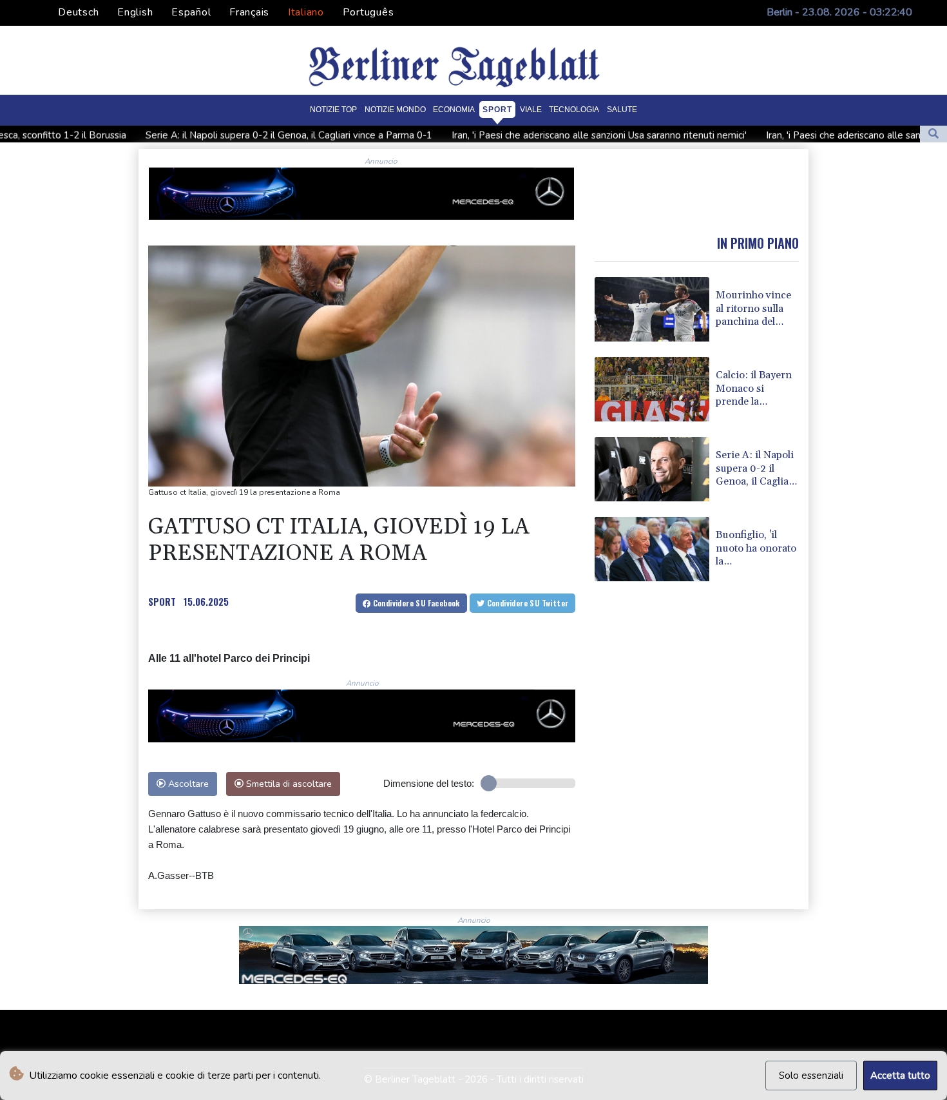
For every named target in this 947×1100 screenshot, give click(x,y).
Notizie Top (333, 108)
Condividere (415, 602)
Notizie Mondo (395, 108)
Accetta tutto (900, 1075)
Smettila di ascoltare (288, 783)
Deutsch (78, 12)
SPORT (162, 601)
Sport (497, 108)
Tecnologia (574, 108)
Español (191, 12)
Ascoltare (187, 783)
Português (368, 12)
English (135, 12)
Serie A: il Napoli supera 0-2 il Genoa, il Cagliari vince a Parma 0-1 (221, 135)
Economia (454, 108)
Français (249, 12)
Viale (531, 108)
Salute (622, 108)
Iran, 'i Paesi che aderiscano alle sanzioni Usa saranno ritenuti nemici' (531, 135)
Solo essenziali (811, 1075)
